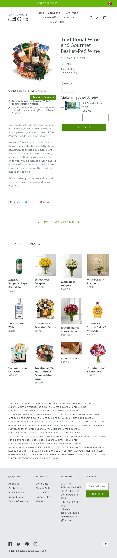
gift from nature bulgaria (24, 422)
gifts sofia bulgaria (55, 425)
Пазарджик (79, 451)
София (70, 455)
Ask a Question (44, 97)
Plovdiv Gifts (43, 488)
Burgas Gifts (43, 496)
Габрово (13, 451)
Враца (101, 447)
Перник (90, 451)
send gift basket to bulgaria (25, 436)
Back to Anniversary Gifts (61, 222)
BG (17, 551)
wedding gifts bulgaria (22, 447)
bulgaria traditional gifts (24, 411)
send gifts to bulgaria (91, 436)
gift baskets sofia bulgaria (25, 418)
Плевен (100, 451)
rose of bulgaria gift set (23, 433)
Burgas (45, 411)
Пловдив (13, 455)
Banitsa (19, 403)
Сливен (51, 455)
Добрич (23, 451)
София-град (82, 455)
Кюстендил (46, 451)
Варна (65, 447)
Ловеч (57, 451)
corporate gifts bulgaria (65, 411)
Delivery (66, 72)
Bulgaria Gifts (50, 407)
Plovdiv (12, 429)
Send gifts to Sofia (20, 440)
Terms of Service (18, 501)
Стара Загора (97, 455)
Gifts (39, 425)
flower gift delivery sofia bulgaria (30, 414)
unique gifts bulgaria (60, 444)
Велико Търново (79, 447)
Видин (93, 447)
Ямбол (56, 458)
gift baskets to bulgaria (57, 418)
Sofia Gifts (42, 483)
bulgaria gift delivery (80, 403)
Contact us (14, 488)
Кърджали (34, 451)
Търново (27, 458)
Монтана (67, 451)
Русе (32, 455)
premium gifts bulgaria (32, 429)
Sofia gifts (71, 440)
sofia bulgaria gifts (51, 440)
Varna (77, 444)
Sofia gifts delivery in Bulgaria (27, 444)
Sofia (35, 440)
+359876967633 (70, 513)
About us (13, 483)
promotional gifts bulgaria (63, 429)
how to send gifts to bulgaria (86, 425)
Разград (23, 455)
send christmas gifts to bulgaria (60, 433)
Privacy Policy (16, 492)
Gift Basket (66, 414)
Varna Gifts (42, 492)
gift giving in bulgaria (90, 422)
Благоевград (44, 447)
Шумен (47, 458)
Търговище (14, 458)
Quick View (72, 110)
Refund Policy (16, 496)
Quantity (67, 83)
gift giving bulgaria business (58, 422)
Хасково (38, 458)
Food (55, 414)
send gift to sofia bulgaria (60, 436)
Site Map (41, 501)
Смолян (61, 455)
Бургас (57, 447)
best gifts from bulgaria (40, 403)
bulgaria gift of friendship (24, 407)
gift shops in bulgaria (21, 425)
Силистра (41, 455)
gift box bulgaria (83, 418)
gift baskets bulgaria (86, 414)
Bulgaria (61, 403)
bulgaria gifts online (73, 407)
